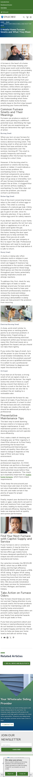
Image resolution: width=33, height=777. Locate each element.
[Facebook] (1, 637)
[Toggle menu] (30, 17)
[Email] (4, 637)
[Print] (7, 637)
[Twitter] (10, 637)
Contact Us (8, 725)
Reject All (10, 774)
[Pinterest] (13, 637)
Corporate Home (5, 2)
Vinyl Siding (4, 8)
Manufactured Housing (6, 5)
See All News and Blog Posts (17, 663)
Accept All (22, 774)
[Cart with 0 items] (27, 17)
